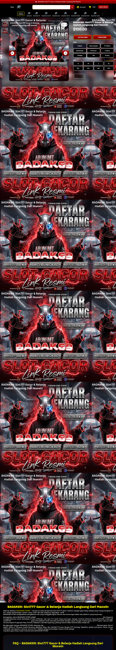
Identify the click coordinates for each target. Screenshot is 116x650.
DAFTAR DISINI (82, 37)
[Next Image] (65, 53)
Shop (12, 7)
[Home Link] (23, 7)
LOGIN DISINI (102, 37)
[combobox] (51, 7)
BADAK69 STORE (23, 611)
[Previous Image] (12, 53)
